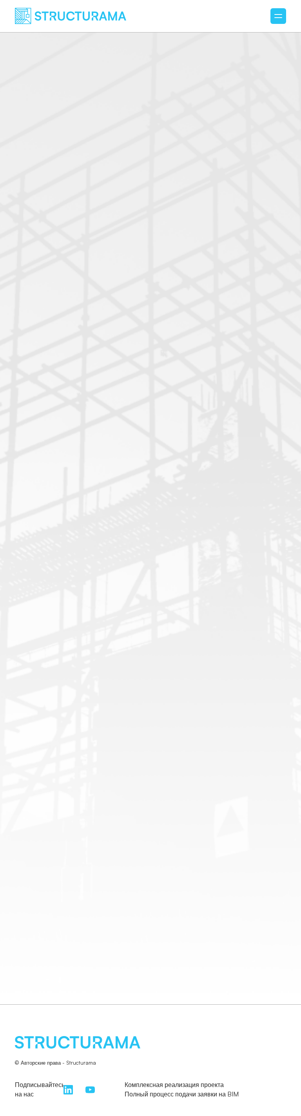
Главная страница (150, 629)
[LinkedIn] (68, 1089)
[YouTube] (90, 1089)
